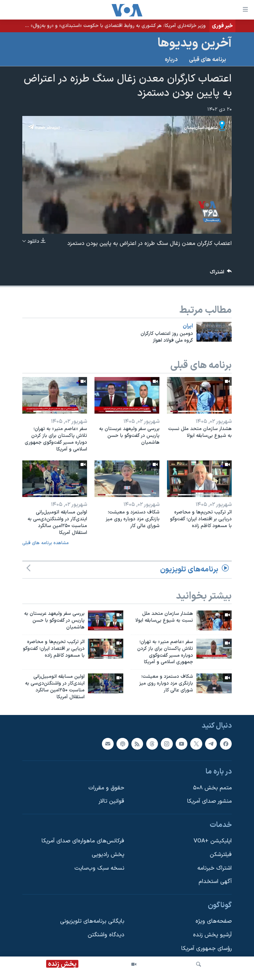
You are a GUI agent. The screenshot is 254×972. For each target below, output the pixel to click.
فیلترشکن (221, 854)
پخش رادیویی (108, 854)
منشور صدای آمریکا (209, 801)
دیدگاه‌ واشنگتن (106, 935)
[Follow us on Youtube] (181, 743)
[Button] (221, 273)
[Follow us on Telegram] (211, 743)
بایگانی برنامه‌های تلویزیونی (92, 921)
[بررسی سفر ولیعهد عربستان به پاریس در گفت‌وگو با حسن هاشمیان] (126, 395)
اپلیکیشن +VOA (213, 841)
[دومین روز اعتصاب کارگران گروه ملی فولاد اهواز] (214, 332)
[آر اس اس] (137, 743)
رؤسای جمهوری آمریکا (206, 948)
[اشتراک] (108, 743)
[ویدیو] (134, 964)
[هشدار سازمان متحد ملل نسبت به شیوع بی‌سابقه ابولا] (199, 395)
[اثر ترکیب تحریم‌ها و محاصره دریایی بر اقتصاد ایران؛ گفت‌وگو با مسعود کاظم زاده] (199, 478)
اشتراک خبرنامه (214, 868)
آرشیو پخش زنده (212, 935)
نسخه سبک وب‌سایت (99, 868)
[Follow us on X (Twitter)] (196, 743)
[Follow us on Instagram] (167, 743)
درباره (171, 59)
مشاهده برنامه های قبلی (45, 543)
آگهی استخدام (215, 881)
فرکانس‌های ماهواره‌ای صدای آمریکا (83, 841)
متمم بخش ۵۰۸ (212, 787)
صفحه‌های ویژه (213, 921)
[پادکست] (122, 743)
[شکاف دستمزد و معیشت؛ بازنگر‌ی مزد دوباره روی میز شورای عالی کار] (126, 478)
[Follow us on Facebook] (226, 743)
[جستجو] (198, 964)
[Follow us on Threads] (152, 743)
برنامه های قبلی (207, 59)
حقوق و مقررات (106, 787)
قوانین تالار (111, 801)
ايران (188, 326)
